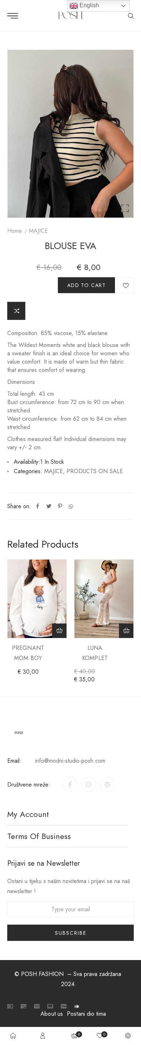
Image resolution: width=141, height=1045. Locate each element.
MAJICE (38, 231)
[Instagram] (88, 784)
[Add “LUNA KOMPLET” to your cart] (126, 631)
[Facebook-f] (69, 784)
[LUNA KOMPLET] (103, 599)
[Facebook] (37, 506)
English (88, 5)
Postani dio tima (86, 1014)
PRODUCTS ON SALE (95, 471)
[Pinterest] (60, 506)
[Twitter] (48, 506)
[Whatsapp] (71, 506)
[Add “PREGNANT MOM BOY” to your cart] (59, 631)
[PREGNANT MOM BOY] (37, 599)
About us (51, 1014)
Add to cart (86, 285)
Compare (16, 311)
